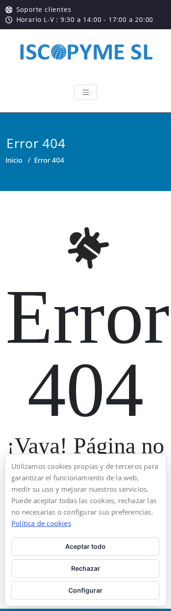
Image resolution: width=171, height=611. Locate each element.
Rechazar (85, 568)
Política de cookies (41, 523)
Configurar (85, 590)
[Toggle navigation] (85, 92)
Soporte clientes (44, 9)
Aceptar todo (85, 546)
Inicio (13, 160)
